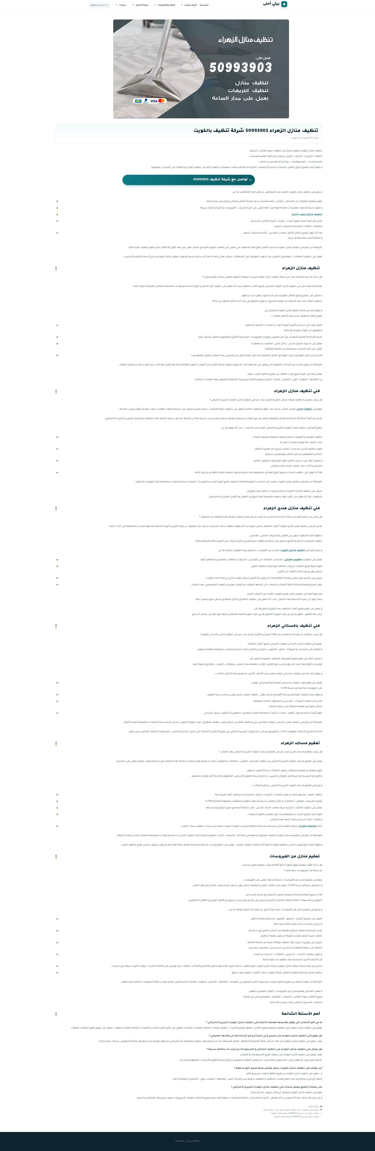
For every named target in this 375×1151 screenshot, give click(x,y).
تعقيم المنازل (292, 560)
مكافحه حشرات (307, 826)
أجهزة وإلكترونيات (166, 5)
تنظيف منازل (304, 409)
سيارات (122, 5)
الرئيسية (204, 5)
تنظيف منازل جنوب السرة (307, 214)
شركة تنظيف (313, 1107)
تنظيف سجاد (302, 1110)
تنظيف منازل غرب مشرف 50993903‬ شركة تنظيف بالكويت (294, 1113)
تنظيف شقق (290, 1110)
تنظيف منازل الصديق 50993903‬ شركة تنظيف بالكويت (296, 1117)
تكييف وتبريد (190, 5)
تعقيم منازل (314, 1110)
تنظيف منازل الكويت (292, 550)
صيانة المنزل (141, 5)
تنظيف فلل (280, 1110)
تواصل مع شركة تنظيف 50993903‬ (220, 180)
